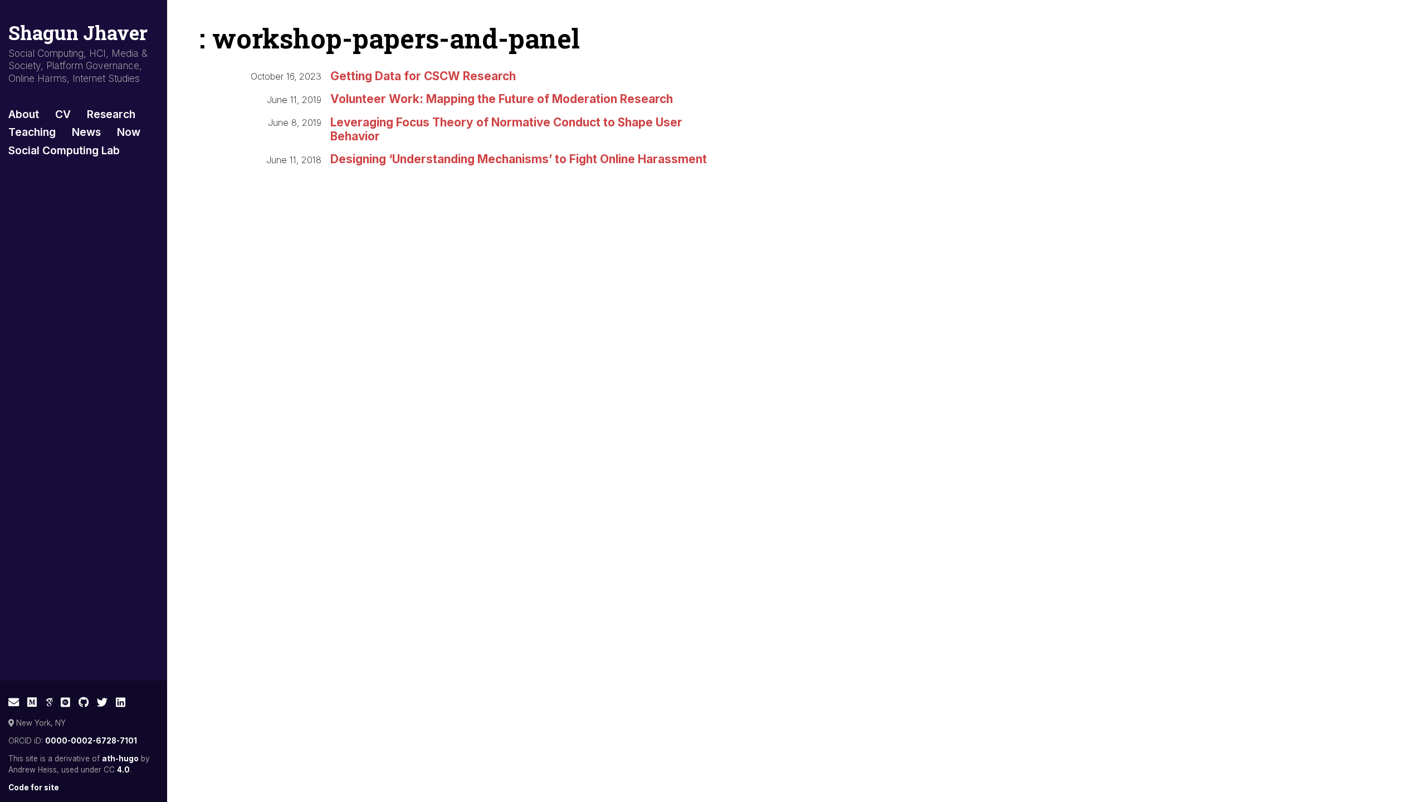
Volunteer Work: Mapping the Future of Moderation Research (501, 99)
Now (128, 132)
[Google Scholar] (49, 702)
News (86, 132)
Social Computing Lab (64, 150)
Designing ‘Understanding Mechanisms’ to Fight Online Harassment (518, 159)
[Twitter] (102, 702)
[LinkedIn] (120, 702)
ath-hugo (120, 758)
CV (63, 114)
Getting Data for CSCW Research (423, 76)
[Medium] (32, 702)
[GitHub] (84, 702)
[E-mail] (13, 702)
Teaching (32, 132)
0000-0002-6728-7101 (91, 740)
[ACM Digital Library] (65, 702)
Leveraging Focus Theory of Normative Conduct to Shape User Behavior (506, 129)
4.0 (123, 769)
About (23, 114)
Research (111, 114)
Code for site (33, 787)
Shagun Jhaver (78, 32)
